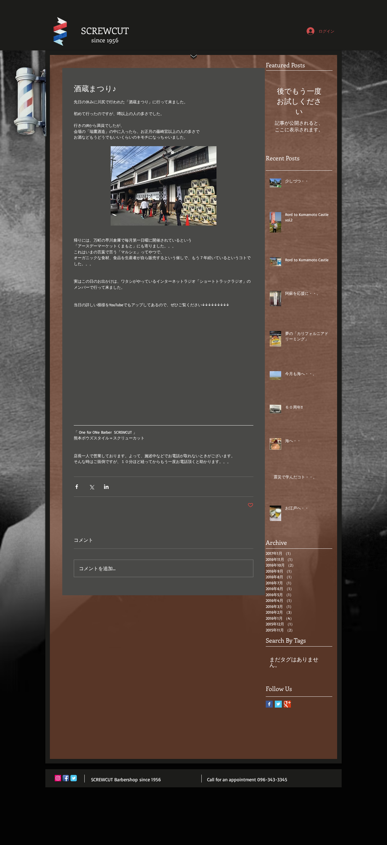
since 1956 (105, 40)
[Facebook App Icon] (66, 778)
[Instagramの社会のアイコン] (58, 778)
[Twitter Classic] (73, 778)
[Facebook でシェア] (77, 487)
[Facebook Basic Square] (269, 704)
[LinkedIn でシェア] (106, 487)
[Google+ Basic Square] (287, 704)
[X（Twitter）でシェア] (91, 487)
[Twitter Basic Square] (278, 704)
